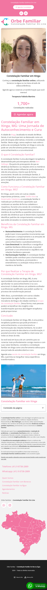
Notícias (5, 493)
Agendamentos (8, 489)
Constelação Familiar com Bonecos (16, 481)
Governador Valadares (10, 199)
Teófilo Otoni (31, 196)
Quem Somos (7, 478)
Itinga (13, 134)
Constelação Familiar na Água (14, 485)
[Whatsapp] (21, 13)
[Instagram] (26, 13)
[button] (43, 408)
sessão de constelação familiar (24, 354)
